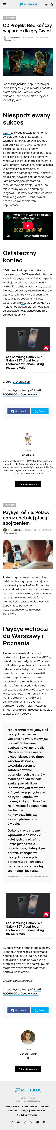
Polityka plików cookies (32, 1110)
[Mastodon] (37, 1122)
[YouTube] (18, 1122)
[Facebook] (44, 1122)
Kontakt (12, 1110)
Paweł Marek (28, 454)
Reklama (45, 1106)
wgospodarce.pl (23, 980)
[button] (4, 4)
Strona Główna (11, 1106)
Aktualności (9, 18)
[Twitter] (31, 1122)
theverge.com (21, 381)
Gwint (7, 132)
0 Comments (11, 41)
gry (23, 302)
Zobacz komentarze (28, 484)
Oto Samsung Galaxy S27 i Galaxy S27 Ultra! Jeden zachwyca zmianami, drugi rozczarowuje (25, 362)
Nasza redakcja (29, 1106)
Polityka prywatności (28, 1115)
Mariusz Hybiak (27, 1054)
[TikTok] (12, 1122)
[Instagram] (24, 1122)
